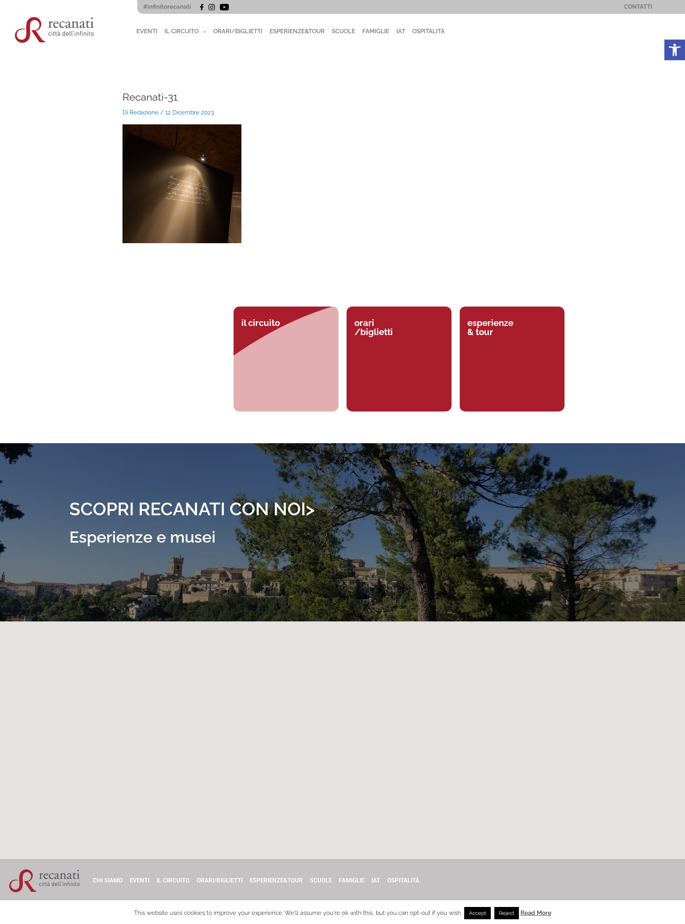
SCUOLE (343, 31)
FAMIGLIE (375, 31)
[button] (674, 50)
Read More (535, 912)
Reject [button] (506, 913)
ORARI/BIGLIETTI (237, 31)
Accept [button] (477, 913)
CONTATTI (638, 6)
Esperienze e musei (142, 537)
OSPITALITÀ (428, 31)
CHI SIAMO (107, 880)
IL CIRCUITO (182, 31)
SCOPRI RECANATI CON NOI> (192, 509)
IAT (400, 31)
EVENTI (146, 31)
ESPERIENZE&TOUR (297, 31)
